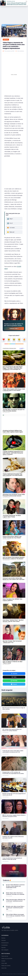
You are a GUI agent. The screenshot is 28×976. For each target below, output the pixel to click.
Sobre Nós (3, 968)
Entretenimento (5, 942)
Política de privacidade (6, 958)
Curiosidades (4, 945)
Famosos (3, 940)
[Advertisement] (14, 64)
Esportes (3, 947)
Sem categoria (4, 949)
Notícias (6, 39)
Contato (3, 960)
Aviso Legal (4, 963)
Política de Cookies (5, 965)
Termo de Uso (4, 956)
